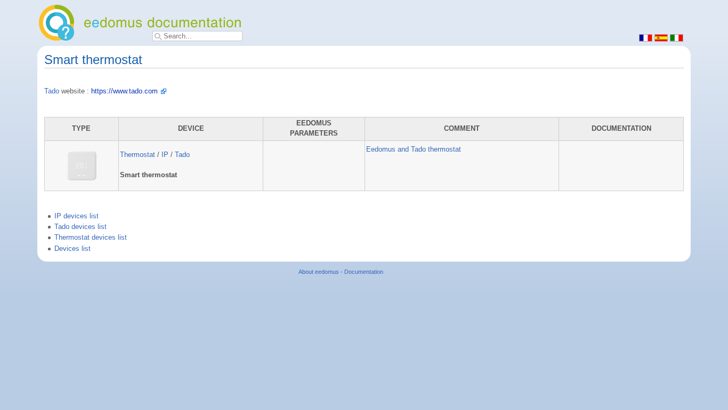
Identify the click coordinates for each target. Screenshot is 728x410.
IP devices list (76, 216)
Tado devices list (80, 227)
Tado (51, 91)
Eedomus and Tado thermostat (413, 149)
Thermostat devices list (90, 237)
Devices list (72, 249)
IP (164, 155)
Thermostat (137, 155)
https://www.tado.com (124, 91)
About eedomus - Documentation (340, 272)
